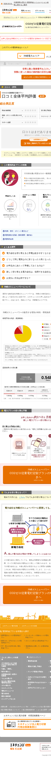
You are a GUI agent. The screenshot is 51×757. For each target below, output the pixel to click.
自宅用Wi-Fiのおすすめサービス (37, 683)
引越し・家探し (6, 669)
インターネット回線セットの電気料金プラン (37, 636)
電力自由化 (5, 693)
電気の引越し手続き (35, 666)
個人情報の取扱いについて (10, 710)
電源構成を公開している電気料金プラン (37, 647)
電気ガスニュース (7, 691)
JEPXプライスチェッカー (37, 688)
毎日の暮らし (6, 671)
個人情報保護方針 (29, 710)
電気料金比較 (32, 661)
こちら (22, 497)
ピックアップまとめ (8, 699)
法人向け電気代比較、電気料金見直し (9, 682)
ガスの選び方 (6, 685)
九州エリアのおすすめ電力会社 (37, 678)
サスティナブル (6, 688)
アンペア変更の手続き (35, 672)
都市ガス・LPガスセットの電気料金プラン (11, 642)
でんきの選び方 (6, 678)
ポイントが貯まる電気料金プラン (37, 641)
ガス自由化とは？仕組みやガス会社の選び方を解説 (9, 664)
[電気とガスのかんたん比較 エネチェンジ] (10, 11)
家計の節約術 (6, 696)
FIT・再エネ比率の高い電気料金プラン (11, 647)
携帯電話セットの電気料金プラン (11, 636)
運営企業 (4, 707)
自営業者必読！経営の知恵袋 (9, 675)
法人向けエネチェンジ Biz (19, 707)
